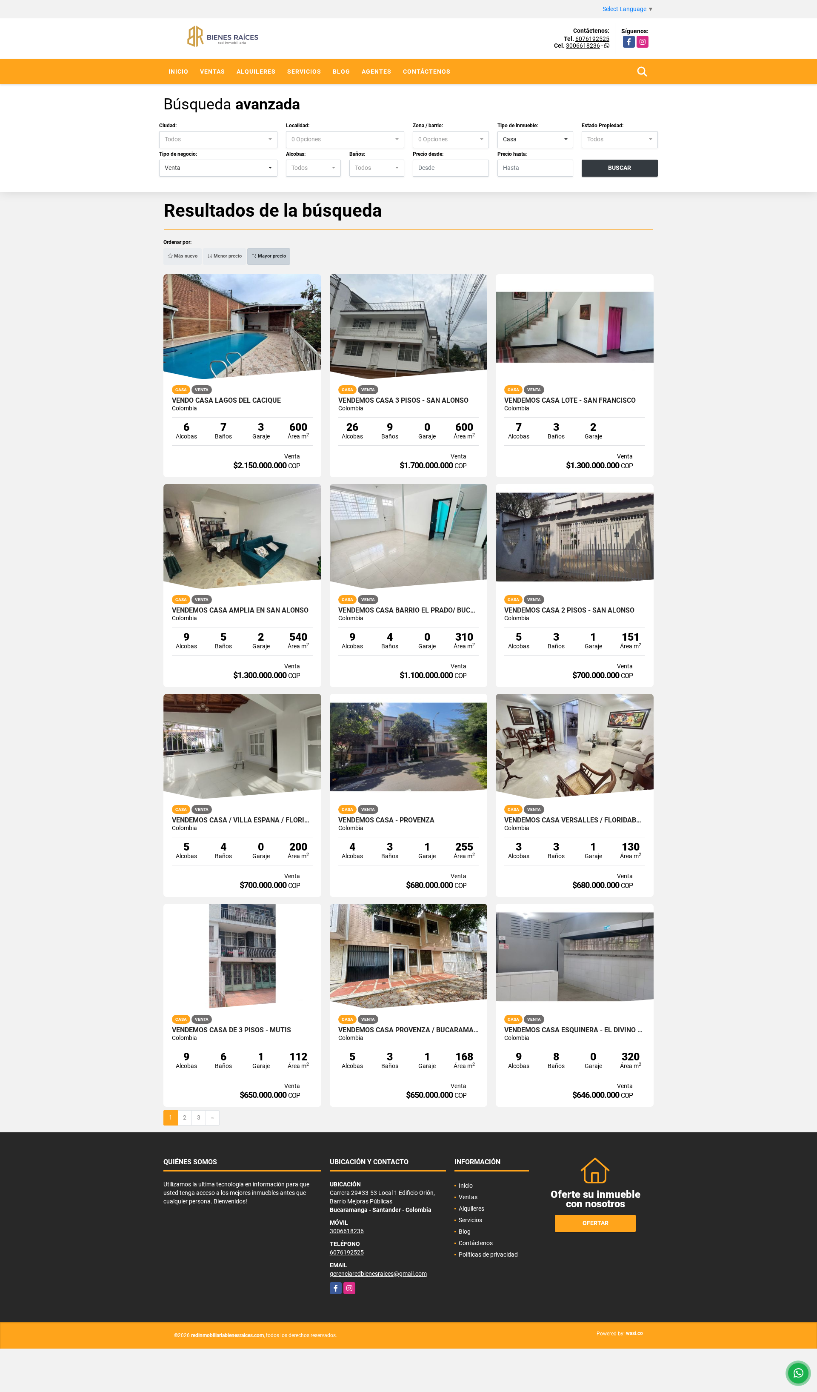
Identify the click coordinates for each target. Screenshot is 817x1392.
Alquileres (256, 71)
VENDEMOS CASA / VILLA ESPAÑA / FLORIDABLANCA (242, 820)
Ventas (212, 71)
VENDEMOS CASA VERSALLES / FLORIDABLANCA (574, 820)
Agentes (376, 71)
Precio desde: (428, 154)
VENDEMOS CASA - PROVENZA (386, 820)
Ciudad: (168, 126)
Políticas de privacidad (488, 1254)
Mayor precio (271, 256)
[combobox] (218, 139)
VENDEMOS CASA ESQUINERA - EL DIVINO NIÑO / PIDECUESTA (574, 1030)
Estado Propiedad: (602, 126)
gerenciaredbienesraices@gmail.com (378, 1273)
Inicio (179, 71)
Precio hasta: (512, 154)
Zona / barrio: (428, 126)
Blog (341, 71)
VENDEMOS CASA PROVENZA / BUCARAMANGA (408, 1030)
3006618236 (583, 45)
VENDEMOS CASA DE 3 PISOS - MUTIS (231, 1030)
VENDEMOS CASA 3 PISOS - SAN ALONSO (403, 400)
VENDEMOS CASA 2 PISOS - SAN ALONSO (569, 610)
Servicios (304, 71)
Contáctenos (427, 71)
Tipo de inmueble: (517, 126)
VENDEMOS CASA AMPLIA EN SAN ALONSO (240, 610)
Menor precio (227, 256)
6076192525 (592, 38)
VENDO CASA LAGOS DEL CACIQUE (226, 400)
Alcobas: (296, 154)
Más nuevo (185, 256)
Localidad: (297, 126)
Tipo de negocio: (178, 154)
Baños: (357, 154)
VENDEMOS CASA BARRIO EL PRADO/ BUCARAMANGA (408, 610)
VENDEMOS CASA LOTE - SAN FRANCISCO (570, 400)
